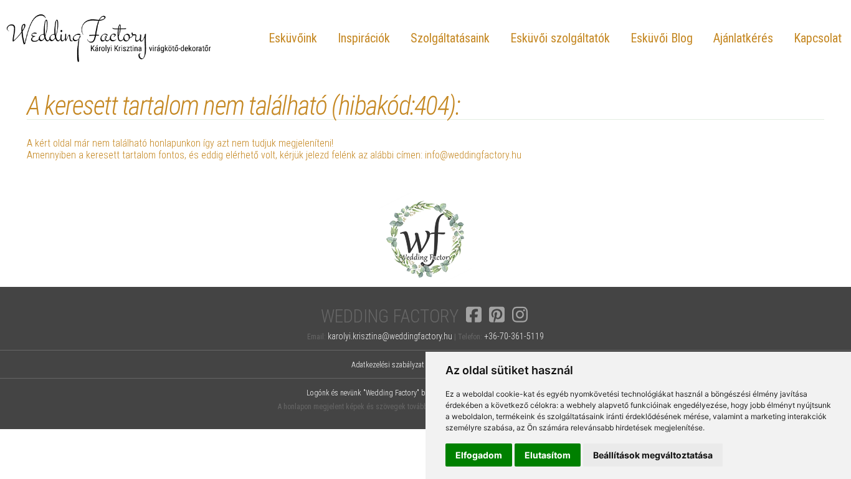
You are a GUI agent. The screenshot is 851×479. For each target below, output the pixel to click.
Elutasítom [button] (548, 455)
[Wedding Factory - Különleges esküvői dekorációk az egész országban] (425, 283)
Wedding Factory (390, 316)
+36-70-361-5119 (514, 336)
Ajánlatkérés (743, 38)
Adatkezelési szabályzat (387, 364)
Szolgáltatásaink (450, 38)
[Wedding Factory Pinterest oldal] (497, 314)
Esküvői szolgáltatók (560, 38)
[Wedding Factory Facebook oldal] (474, 314)
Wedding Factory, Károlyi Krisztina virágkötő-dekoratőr (109, 37)
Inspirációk (364, 38)
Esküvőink (293, 38)
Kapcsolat (818, 38)
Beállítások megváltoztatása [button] (653, 455)
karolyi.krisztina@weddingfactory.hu (390, 336)
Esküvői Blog (661, 38)
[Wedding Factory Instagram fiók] (520, 314)
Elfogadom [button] (478, 455)
